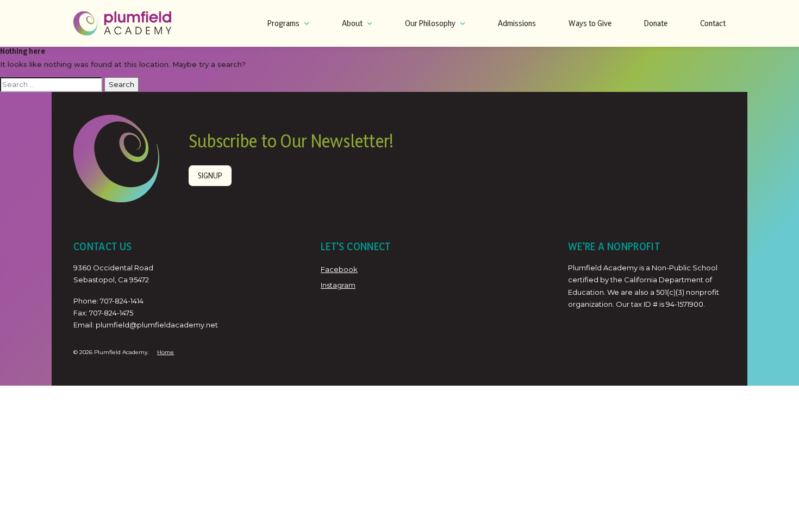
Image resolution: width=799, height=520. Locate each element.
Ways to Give (590, 23)
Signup (210, 175)
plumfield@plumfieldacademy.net (157, 324)
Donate (655, 23)
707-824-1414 (121, 300)
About (352, 23)
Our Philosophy (430, 23)
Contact (713, 23)
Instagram (338, 285)
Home (165, 352)
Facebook (339, 269)
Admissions (517, 23)
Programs (283, 23)
